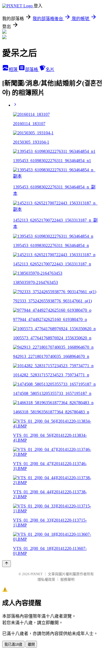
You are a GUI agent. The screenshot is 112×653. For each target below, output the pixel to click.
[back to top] (6, 563)
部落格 (32, 69)
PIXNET (36, 574)
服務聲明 (67, 579)
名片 (50, 69)
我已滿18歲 (13, 644)
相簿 (13, 69)
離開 (31, 644)
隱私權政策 (46, 579)
